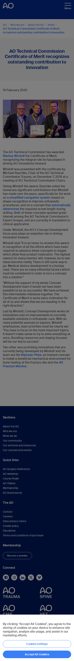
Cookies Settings (37, 644)
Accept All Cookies (37, 654)
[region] (37, 638)
